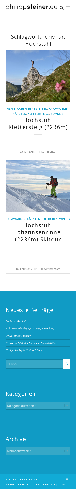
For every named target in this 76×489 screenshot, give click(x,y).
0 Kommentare (50, 269)
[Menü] (68, 7)
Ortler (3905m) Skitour (18, 335)
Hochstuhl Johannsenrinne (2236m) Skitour (38, 232)
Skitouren (50, 219)
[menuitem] (60, 8)
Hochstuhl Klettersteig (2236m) (38, 123)
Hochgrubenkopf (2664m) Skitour (24, 350)
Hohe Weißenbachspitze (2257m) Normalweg (30, 328)
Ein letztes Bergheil (16, 321)
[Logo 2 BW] (31, 8)
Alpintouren (17, 108)
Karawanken (58, 108)
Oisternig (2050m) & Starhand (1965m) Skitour (31, 343)
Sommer (57, 114)
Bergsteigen (37, 108)
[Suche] (60, 8)
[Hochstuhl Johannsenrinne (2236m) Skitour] (38, 186)
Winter (64, 219)
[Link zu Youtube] (67, 479)
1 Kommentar (48, 151)
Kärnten (19, 114)
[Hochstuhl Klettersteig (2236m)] (38, 76)
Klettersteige (38, 114)
